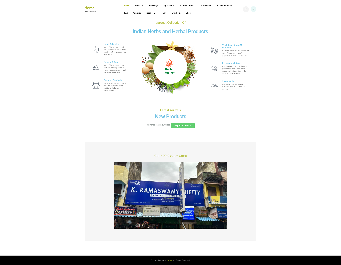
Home (89, 7)
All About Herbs (187, 5)
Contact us (206, 5)
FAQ (126, 12)
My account (169, 5)
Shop (188, 12)
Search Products (224, 5)
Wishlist (137, 12)
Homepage (153, 5)
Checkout (176, 12)
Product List (151, 12)
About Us (139, 5)
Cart (164, 12)
